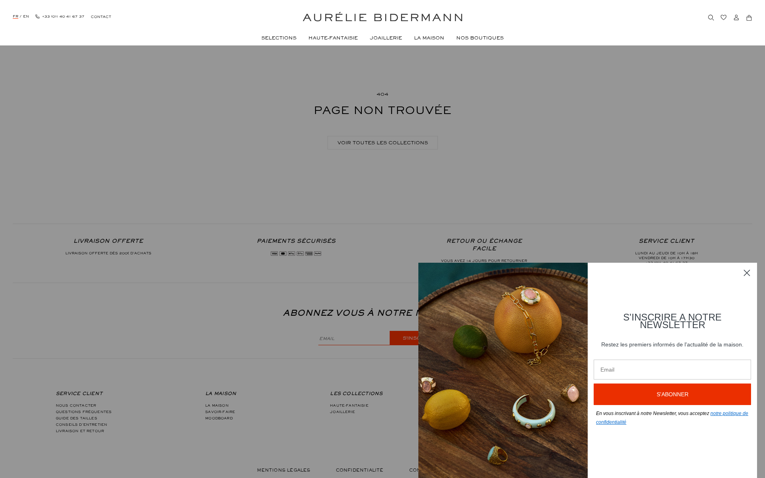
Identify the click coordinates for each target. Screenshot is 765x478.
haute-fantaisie (349, 405)
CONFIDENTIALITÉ (360, 470)
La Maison (216, 405)
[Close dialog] (747, 273)
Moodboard (218, 418)
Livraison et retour (80, 431)
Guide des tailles (76, 418)
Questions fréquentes (84, 412)
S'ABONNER (672, 394)
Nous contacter (76, 405)
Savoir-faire (220, 412)
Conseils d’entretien (81, 425)
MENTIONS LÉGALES (283, 470)
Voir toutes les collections (382, 143)
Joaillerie (342, 412)
